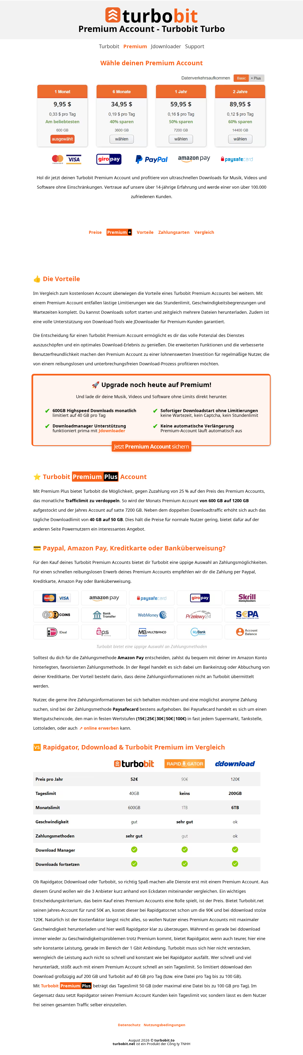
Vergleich (204, 232)
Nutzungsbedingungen (164, 1024)
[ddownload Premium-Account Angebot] (151, 147)
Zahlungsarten (174, 232)
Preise (95, 232)
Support (194, 46)
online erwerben (101, 728)
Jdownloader (166, 46)
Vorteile (145, 232)
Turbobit (109, 46)
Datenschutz (129, 1024)
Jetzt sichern (151, 446)
